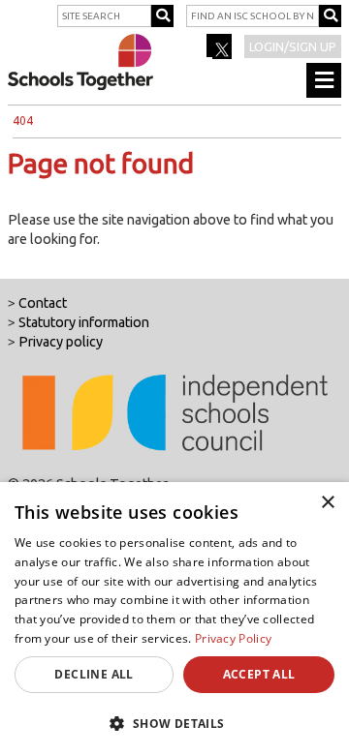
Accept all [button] (259, 674)
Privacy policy (60, 341)
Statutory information (83, 322)
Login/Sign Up (292, 46)
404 (23, 120)
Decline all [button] (93, 674)
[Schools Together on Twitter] (220, 52)
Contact (42, 303)
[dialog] (174, 618)
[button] (174, 723)
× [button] (327, 503)
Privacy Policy (233, 638)
